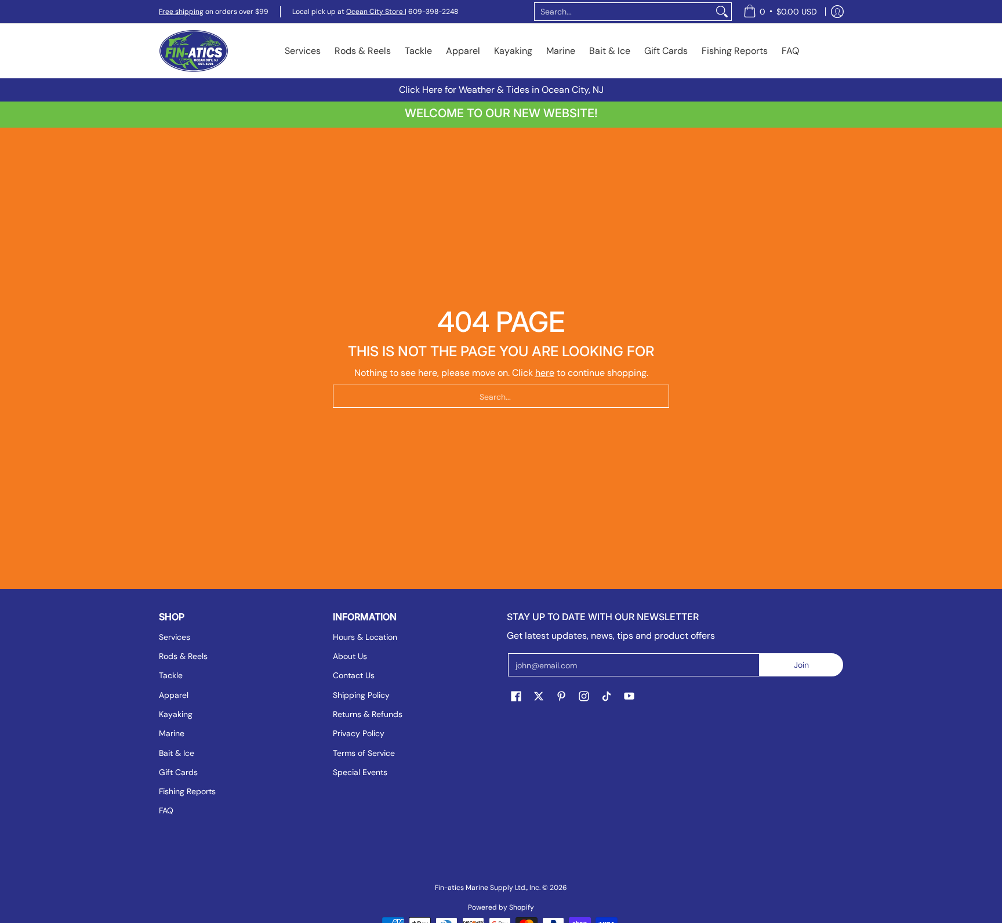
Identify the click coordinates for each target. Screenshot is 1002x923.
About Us (350, 656)
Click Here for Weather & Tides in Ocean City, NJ (501, 90)
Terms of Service (364, 753)
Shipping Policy (361, 695)
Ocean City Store (375, 11)
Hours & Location (365, 637)
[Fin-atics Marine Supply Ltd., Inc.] (193, 51)
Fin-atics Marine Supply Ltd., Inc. (487, 887)
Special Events (360, 772)
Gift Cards (178, 772)
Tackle (171, 675)
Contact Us (354, 675)
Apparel (173, 695)
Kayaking (176, 714)
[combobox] (624, 11)
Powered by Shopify (501, 907)
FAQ (166, 810)
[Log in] (837, 11)
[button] (516, 697)
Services (174, 637)
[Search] (722, 11)
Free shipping (181, 11)
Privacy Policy (358, 733)
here (544, 373)
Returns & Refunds (367, 714)
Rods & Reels (183, 656)
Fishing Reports (187, 791)
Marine (171, 733)
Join (801, 665)
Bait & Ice (176, 753)
